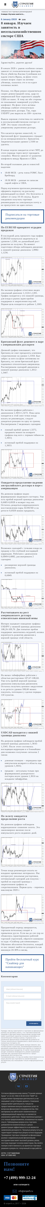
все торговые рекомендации (20, 11)
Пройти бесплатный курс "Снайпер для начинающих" (22, 963)
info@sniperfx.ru (25, 1191)
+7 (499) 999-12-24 (20, 1177)
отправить (33, 1023)
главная (4, 11)
